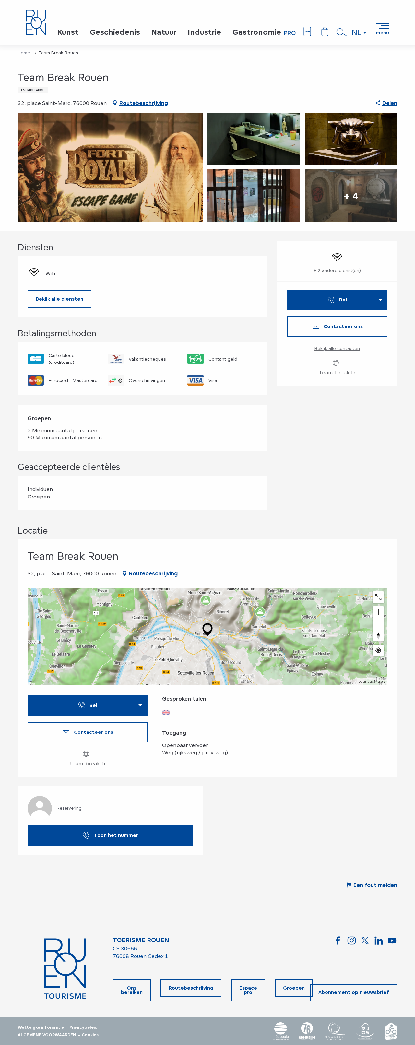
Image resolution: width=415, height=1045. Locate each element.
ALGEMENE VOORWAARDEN (47, 1035)
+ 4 (351, 195)
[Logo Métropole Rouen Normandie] (281, 1031)
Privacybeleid (83, 1027)
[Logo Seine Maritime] (307, 1031)
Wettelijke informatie (41, 1027)
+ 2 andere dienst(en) (337, 270)
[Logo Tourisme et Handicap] (365, 1031)
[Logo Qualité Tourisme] (335, 1031)
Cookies (90, 1035)
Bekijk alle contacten (337, 348)
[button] (342, 32)
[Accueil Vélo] (391, 1031)
